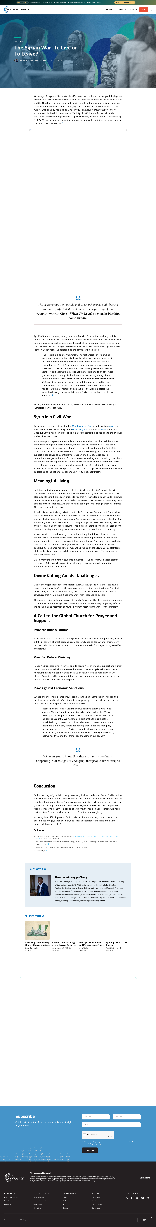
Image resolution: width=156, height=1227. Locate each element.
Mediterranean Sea (81, 426)
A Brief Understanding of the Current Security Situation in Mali (63, 945)
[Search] (151, 9)
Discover (109, 9)
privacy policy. (96, 1144)
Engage (121, 9)
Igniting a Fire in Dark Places (116, 943)
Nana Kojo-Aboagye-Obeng (71, 877)
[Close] (153, 2)
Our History (96, 1197)
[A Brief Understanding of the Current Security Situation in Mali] (64, 930)
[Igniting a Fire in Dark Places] (118, 930)
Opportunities (97, 1204)
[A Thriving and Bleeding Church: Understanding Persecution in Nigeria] (37, 930)
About (132, 9)
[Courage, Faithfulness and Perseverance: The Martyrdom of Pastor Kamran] (91, 930)
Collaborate (41, 1193)
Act (64, 1204)
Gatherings (37, 1208)
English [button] (24, 9)
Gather (65, 1201)
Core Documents (10, 1201)
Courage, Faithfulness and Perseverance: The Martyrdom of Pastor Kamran (90, 946)
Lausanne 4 (69, 1193)
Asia (111, 426)
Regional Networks (40, 1201)
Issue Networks (39, 1197)
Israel (103, 429)
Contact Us (96, 1208)
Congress (66, 1208)
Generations (38, 1204)
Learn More (145, 1178)
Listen (65, 1197)
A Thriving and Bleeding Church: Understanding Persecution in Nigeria (37, 945)
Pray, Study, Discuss (11, 1197)
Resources (7, 1204)
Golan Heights (79, 429)
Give (143, 9)
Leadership (96, 1201)
